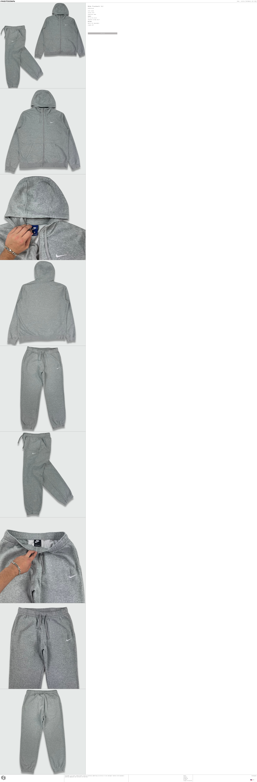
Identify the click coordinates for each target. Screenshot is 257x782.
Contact (185, 777)
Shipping (185, 778)
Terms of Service (187, 780)
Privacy (185, 779)
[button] (255, 1)
